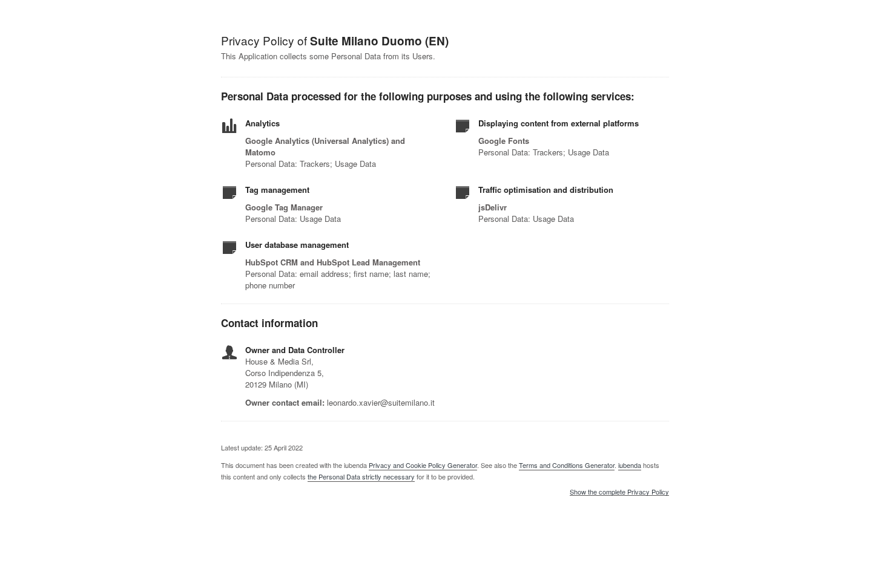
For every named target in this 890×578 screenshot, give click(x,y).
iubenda (629, 465)
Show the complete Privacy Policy (619, 492)
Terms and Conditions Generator (567, 465)
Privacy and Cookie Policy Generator (423, 465)
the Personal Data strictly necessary (361, 476)
